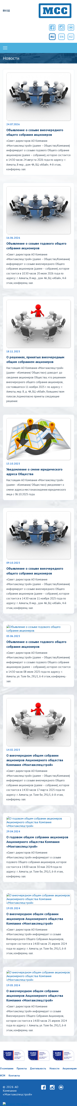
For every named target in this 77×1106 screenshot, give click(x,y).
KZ (71, 37)
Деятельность (38, 1068)
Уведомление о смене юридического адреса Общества (34, 471)
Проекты (22, 1068)
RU (52, 37)
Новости (54, 1068)
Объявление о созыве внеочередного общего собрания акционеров (34, 132)
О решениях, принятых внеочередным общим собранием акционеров (35, 359)
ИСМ (2, 1075)
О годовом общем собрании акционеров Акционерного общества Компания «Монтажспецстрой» (37, 842)
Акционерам (70, 1068)
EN (62, 37)
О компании (6, 1068)
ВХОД (6, 10)
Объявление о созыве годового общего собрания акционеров (36, 245)
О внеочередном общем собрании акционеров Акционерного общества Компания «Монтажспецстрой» (34, 760)
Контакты (14, 1075)
